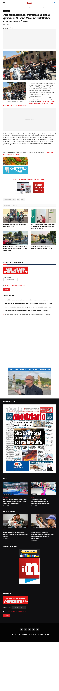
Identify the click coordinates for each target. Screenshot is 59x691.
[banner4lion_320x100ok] (15, 161)
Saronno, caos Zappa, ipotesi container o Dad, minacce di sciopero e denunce (26, 310)
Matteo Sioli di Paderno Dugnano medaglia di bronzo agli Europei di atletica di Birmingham (15, 501)
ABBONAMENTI (32, 634)
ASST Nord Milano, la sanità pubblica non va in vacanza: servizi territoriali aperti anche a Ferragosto (43, 226)
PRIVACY (47, 634)
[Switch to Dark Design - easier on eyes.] (52, 2)
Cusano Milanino (7, 199)
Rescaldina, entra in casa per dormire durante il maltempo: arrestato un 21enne (26, 300)
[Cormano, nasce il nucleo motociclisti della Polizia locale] (15, 216)
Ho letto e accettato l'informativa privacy (15, 611)
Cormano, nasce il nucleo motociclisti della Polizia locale (14, 225)
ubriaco (23, 199)
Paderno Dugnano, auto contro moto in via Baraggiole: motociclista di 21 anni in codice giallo (15, 248)
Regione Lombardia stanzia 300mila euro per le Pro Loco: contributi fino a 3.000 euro (28, 307)
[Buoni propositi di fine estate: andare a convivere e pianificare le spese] (15, 521)
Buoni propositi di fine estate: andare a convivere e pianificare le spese (15, 534)
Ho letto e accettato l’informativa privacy (15, 285)
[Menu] (4, 2)
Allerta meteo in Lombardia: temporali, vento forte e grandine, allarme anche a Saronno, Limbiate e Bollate (29, 303)
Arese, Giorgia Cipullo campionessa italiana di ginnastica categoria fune (40, 501)
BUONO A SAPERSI (7, 527)
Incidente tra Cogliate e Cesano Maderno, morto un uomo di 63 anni (41, 247)
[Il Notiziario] (29, 2)
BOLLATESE (34, 494)
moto (18, 199)
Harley (14, 199)
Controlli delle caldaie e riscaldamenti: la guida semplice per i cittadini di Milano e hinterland (42, 535)
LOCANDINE (24, 634)
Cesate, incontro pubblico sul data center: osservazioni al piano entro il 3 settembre (28, 314)
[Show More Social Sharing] (11, 28)
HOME (11, 634)
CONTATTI (40, 634)
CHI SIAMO (17, 634)
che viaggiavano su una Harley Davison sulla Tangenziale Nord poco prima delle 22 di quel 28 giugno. (29, 103)
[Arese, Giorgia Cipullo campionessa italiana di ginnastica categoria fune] (43, 488)
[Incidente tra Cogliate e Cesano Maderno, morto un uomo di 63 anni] (43, 238)
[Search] (55, 2)
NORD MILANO (6, 11)
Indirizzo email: (7, 607)
